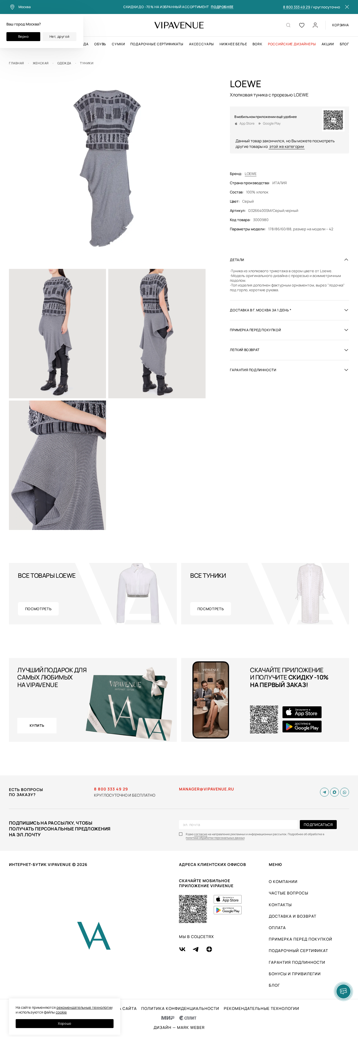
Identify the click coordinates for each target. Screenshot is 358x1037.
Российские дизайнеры (292, 44)
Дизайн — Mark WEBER (179, 1027)
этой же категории (286, 146)
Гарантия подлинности (297, 962)
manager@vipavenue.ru (206, 789)
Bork (257, 44)
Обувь (100, 44)
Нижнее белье (233, 44)
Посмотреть (38, 608)
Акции (328, 44)
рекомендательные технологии (84, 1007)
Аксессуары (201, 44)
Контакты (280, 904)
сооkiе (61, 1012)
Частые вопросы (288, 893)
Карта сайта (122, 1008)
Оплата (277, 927)
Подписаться (318, 824)
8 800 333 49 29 (296, 7)
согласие (200, 834)
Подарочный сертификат (298, 950)
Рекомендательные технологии (261, 1008)
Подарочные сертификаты (156, 44)
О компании (283, 881)
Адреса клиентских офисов (212, 864)
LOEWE (250, 173)
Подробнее (222, 7)
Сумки (118, 44)
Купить (37, 725)
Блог (344, 44)
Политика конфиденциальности (180, 1008)
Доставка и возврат (292, 916)
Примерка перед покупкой (300, 939)
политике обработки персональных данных (215, 838)
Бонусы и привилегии (295, 973)
